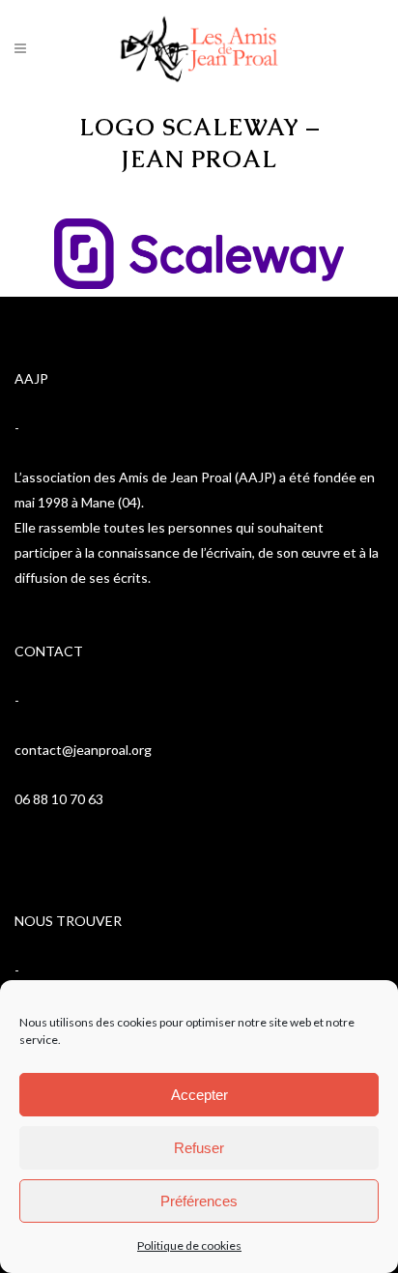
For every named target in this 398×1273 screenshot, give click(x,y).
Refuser (199, 1148)
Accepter (199, 1094)
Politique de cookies (189, 1245)
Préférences (199, 1201)
